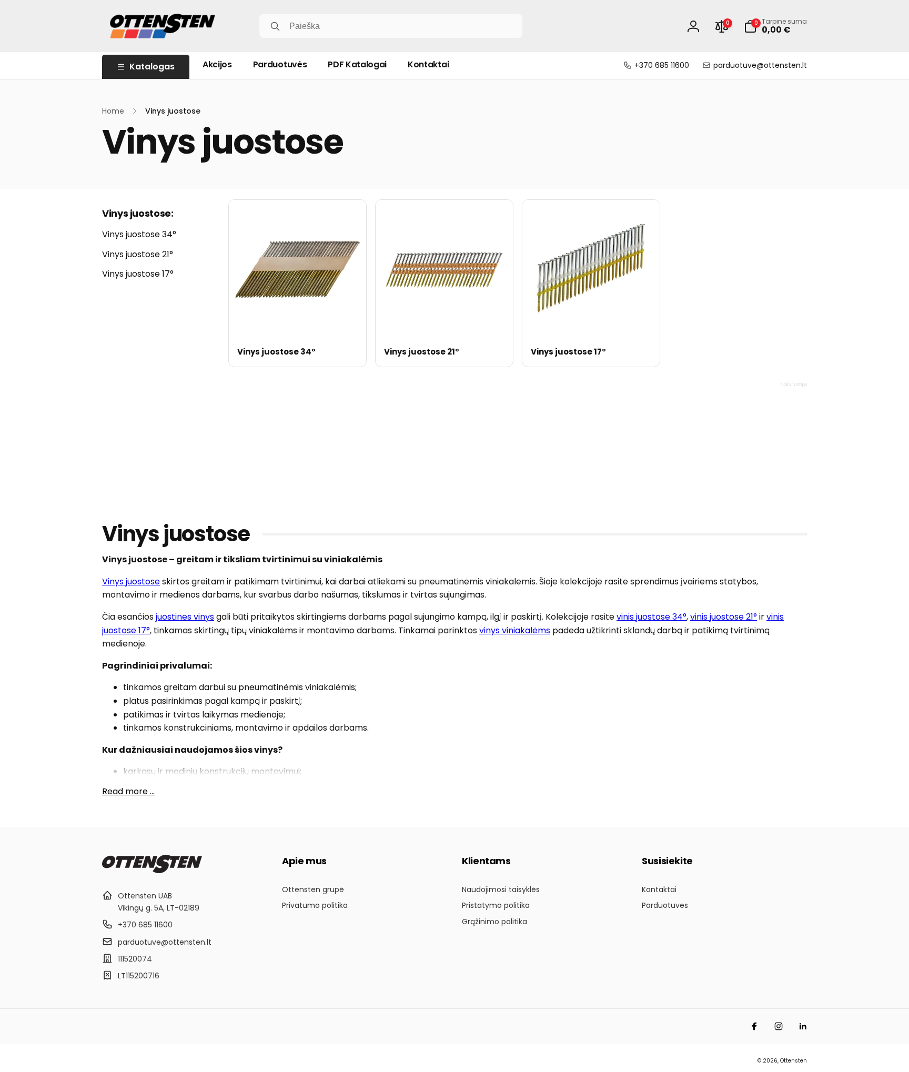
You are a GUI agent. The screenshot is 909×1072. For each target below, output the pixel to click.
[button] (775, 26)
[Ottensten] (152, 870)
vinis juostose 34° (651, 617)
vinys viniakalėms (514, 630)
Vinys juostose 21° (137, 254)
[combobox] (390, 26)
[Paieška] (275, 26)
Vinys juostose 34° (139, 234)
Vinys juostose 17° (138, 274)
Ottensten (793, 1061)
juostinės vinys (185, 617)
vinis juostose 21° (723, 617)
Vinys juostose (131, 581)
